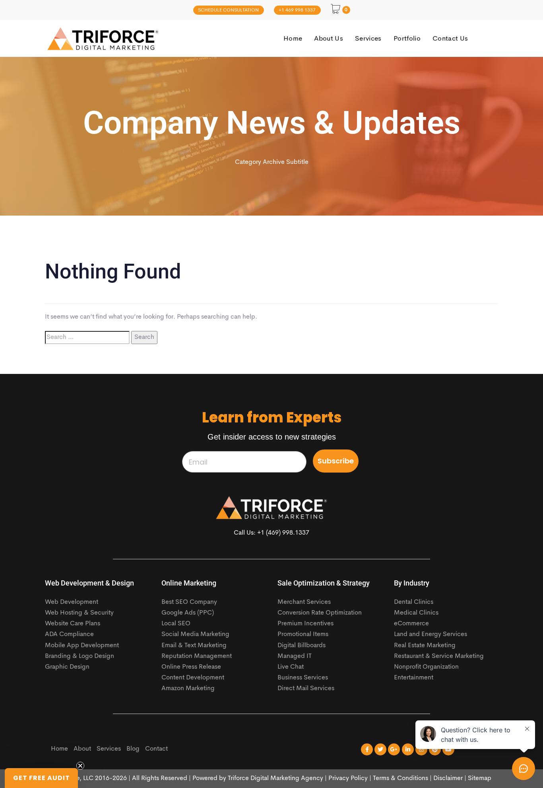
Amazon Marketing (188, 688)
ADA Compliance (69, 634)
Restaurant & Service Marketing (439, 656)
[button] (41, 778)
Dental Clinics (413, 602)
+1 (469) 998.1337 (283, 533)
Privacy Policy (348, 778)
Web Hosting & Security (79, 613)
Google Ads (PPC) (187, 613)
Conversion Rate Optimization (319, 613)
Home (59, 749)
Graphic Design (67, 667)
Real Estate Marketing (425, 645)
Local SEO (175, 624)
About (82, 749)
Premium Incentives (305, 624)
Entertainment (413, 678)
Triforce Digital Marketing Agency (275, 778)
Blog (133, 749)
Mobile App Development (82, 645)
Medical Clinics (416, 613)
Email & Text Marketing (194, 645)
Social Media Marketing (195, 634)
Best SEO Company (189, 602)
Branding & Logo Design (79, 656)
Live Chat (290, 667)
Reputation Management (196, 656)
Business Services (302, 678)
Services (109, 749)
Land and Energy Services (430, 634)
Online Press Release (191, 667)
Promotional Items (302, 634)
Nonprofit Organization (426, 667)
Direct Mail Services (305, 688)
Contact (156, 749)
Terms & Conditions (400, 778)
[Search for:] (87, 337)
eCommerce (411, 624)
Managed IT (294, 656)
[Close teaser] (80, 766)
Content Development (192, 678)
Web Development (71, 602)
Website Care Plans (72, 624)
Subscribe (336, 461)
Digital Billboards (301, 645)
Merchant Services (304, 602)
